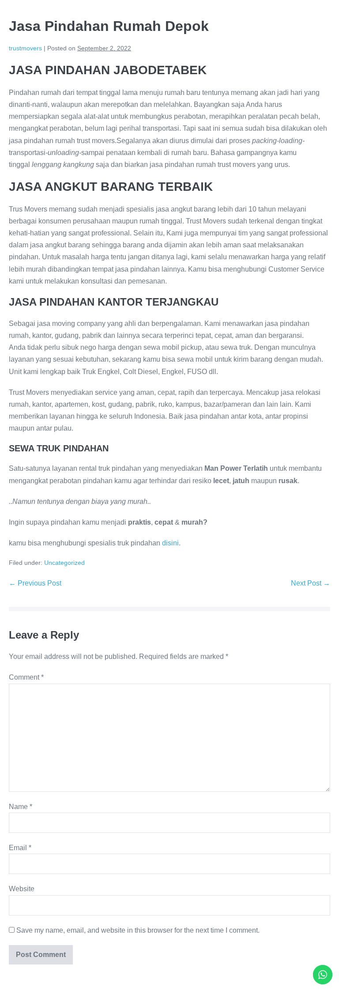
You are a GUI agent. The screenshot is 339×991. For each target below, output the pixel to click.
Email (20, 847)
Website (21, 889)
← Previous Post (35, 583)
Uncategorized (64, 562)
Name (20, 806)
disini (170, 543)
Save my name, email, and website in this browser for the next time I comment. (138, 930)
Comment (26, 677)
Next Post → (310, 583)
